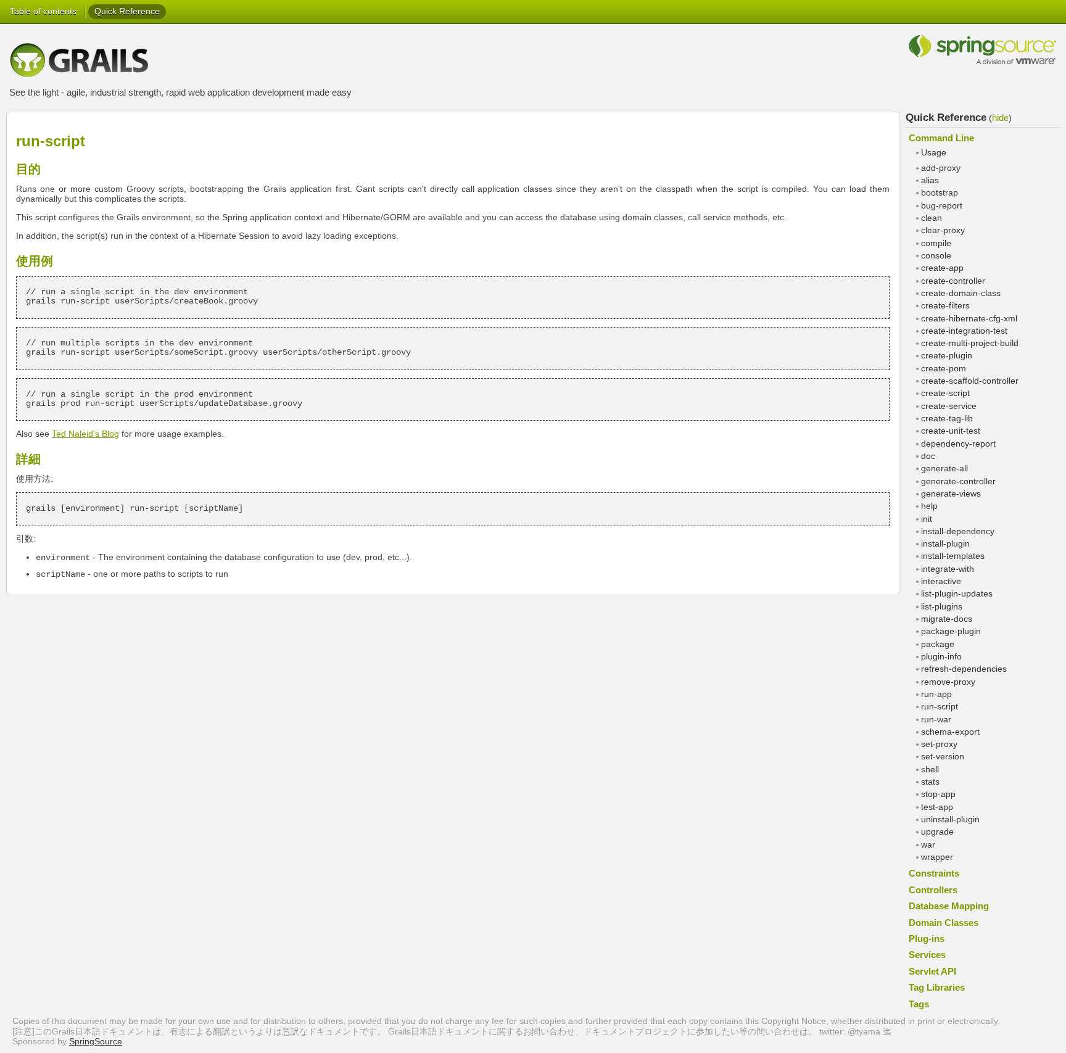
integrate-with (947, 569)
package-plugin (951, 631)
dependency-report (958, 443)
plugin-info (941, 656)
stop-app (938, 794)
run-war (936, 719)
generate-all (944, 468)
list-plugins (941, 606)
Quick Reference (127, 11)
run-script (939, 706)
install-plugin (945, 543)
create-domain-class (961, 293)
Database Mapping (949, 906)
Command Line (941, 138)
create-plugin (946, 355)
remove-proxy (948, 682)
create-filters (945, 305)
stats (930, 782)
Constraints (934, 873)
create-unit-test (950, 431)
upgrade (937, 831)
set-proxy (939, 744)
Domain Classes (943, 922)
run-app (936, 694)
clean (931, 218)
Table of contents (43, 11)
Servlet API (932, 971)
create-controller (953, 281)
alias (930, 180)
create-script (945, 393)
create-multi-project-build (969, 343)
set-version (942, 756)
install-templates (953, 556)
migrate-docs (946, 619)
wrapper (937, 857)
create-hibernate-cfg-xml (969, 318)
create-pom (943, 368)
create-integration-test (964, 331)
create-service (949, 406)
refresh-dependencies (964, 669)
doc (928, 456)
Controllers (933, 890)
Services (927, 954)
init (926, 519)
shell (930, 769)
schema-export (950, 732)
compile (936, 243)
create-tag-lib (947, 418)
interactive (941, 581)
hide (1000, 117)
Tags (919, 1004)
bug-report (941, 205)
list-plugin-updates (957, 593)
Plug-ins (926, 938)
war (928, 844)
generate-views (951, 493)
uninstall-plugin (950, 819)
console (936, 255)
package (937, 644)
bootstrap (939, 192)
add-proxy (941, 168)
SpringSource (95, 1041)
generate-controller (958, 481)
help (929, 506)
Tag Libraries (937, 987)
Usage (933, 152)
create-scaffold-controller (969, 381)
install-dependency (957, 531)
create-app (942, 268)
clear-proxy (943, 230)
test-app (937, 807)
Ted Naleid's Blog (85, 434)
